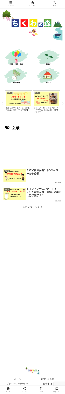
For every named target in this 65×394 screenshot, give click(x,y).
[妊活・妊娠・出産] (16, 58)
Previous (2, 103)
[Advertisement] (32, 149)
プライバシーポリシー (17, 383)
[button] (58, 305)
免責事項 (47, 383)
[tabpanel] (18, 102)
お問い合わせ (47, 379)
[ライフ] (48, 76)
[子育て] (48, 58)
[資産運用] (16, 76)
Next (62, 103)
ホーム (17, 379)
